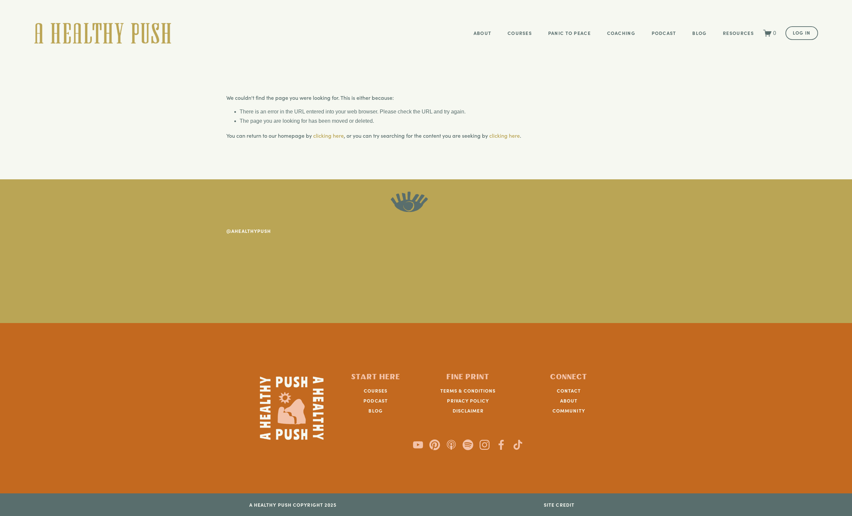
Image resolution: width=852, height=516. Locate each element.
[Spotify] (468, 444)
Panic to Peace (569, 33)
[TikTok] (518, 444)
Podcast (664, 33)
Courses (520, 33)
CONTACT (569, 390)
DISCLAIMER (468, 410)
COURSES (376, 390)
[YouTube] (418, 444)
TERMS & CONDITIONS (468, 390)
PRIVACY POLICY (468, 400)
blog (699, 33)
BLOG (375, 410)
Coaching (621, 33)
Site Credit (559, 505)
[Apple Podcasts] (451, 444)
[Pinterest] (434, 444)
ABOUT (569, 400)
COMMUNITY (568, 410)
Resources (738, 33)
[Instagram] (484, 444)
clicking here (328, 135)
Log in (802, 32)
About (483, 33)
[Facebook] (501, 444)
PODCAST (375, 400)
